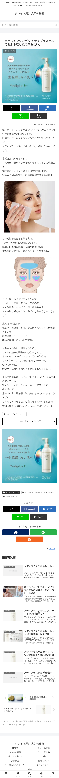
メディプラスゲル (12, 492)
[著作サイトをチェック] (15, 532)
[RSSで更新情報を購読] (29, 539)
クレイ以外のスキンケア (15, 765)
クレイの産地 (44, 748)
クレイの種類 (15, 752)
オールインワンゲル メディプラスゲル (39, 492)
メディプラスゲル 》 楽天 (29, 421)
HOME (15, 748)
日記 (29, 769)
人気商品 (15, 760)
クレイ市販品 (44, 752)
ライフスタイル (44, 765)
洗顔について (44, 760)
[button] (56, 25)
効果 (44, 756)
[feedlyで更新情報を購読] (43, 532)
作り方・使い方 (15, 756)
